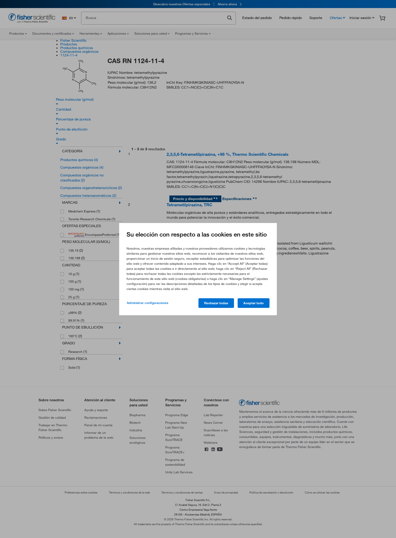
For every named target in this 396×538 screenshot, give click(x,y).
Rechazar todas (216, 303)
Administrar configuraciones (147, 303)
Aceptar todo (253, 303)
